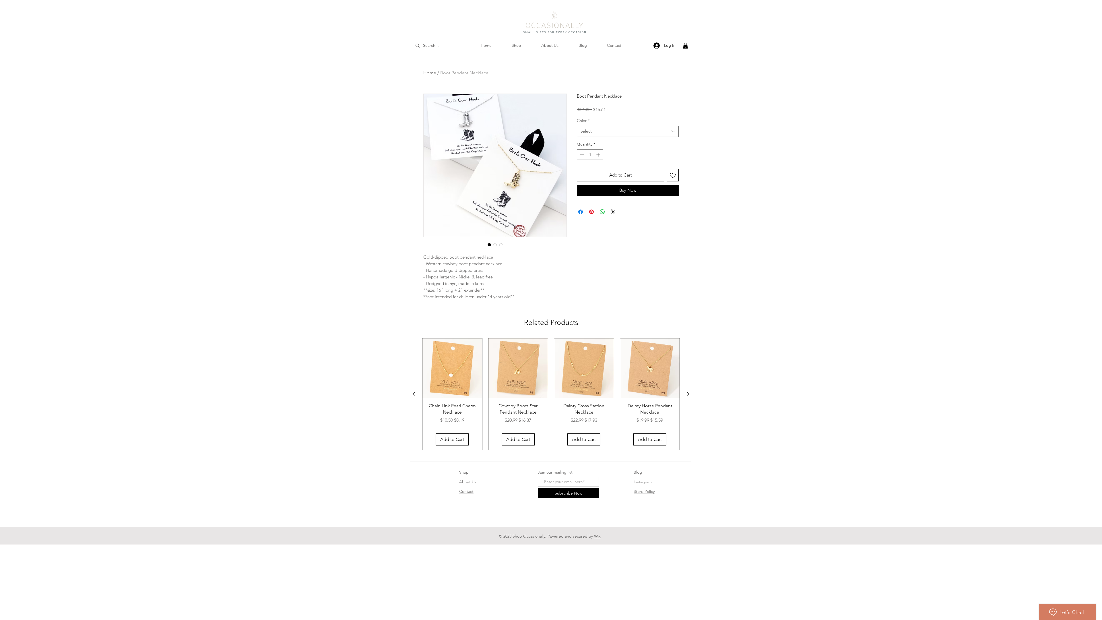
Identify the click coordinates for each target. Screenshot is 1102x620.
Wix (597, 536)
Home (429, 72)
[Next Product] (688, 394)
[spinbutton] (590, 155)
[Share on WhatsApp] (602, 211)
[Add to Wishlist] (673, 175)
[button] (685, 46)
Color (583, 120)
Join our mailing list (555, 472)
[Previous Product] (413, 394)
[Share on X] (613, 211)
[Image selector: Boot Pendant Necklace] (489, 244)
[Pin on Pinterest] (591, 211)
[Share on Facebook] (580, 211)
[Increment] (598, 155)
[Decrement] (581, 155)
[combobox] (628, 131)
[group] (551, 394)
